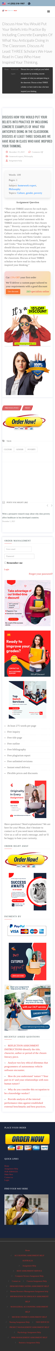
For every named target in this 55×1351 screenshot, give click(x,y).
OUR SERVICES (11, 1172)
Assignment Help (11, 1169)
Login (6, 569)
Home (6, 1166)
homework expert (16, 156)
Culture (21, 193)
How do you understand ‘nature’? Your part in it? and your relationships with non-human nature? (26, 1080)
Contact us (8, 1177)
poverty (38, 193)
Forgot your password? (41, 573)
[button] (48, 11)
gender (29, 193)
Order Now (8, 1174)
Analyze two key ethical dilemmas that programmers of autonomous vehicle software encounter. (26, 1066)
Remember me (14, 562)
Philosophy (28, 156)
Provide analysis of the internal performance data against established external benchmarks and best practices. (25, 1103)
